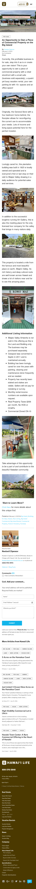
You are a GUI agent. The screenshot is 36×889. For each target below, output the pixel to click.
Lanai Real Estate (6, 807)
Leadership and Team (9, 855)
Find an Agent (5, 845)
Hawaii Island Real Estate (8, 805)
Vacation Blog (5, 838)
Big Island (24, 516)
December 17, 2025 (16, 725)
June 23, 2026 (12, 669)
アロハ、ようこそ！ (7, 814)
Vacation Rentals (6, 824)
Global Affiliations (8, 870)
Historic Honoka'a (13, 524)
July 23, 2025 (13, 751)
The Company (7, 852)
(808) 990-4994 (7, 563)
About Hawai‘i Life (7, 850)
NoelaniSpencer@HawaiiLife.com (12, 560)
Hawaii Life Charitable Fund (10, 860)
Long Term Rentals (6, 816)
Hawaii (10, 519)
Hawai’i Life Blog (6, 836)
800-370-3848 (9, 769)
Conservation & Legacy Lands (11, 867)
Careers (4, 872)
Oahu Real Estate (6, 800)
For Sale (6, 36)
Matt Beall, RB (5, 725)
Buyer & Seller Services (9, 857)
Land (5, 653)
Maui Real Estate (6, 803)
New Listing (16, 519)
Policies (22, 786)
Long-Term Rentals (6, 826)
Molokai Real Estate (7, 810)
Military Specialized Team (10, 865)
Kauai (14, 706)
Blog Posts (12, 567)
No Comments (6, 53)
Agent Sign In (5, 782)
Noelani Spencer (9, 49)
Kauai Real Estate (6, 798)
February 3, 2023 (7, 51)
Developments (5, 812)
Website (4, 567)
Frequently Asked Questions (9, 875)
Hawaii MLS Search (7, 796)
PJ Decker (4, 669)
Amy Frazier (5, 751)
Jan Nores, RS (5, 701)
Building (30, 516)
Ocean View (25, 653)
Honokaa (23, 524)
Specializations (7, 863)
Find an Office (5, 778)
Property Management (7, 828)
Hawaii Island (27, 649)
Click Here (6, 507)
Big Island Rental (15, 521)
